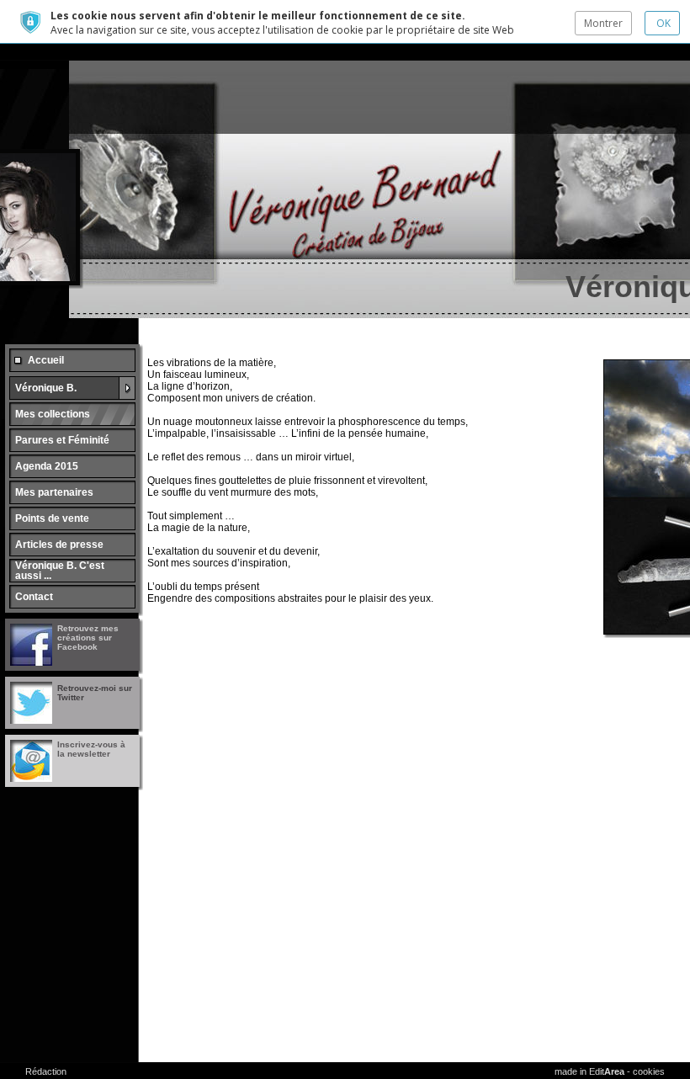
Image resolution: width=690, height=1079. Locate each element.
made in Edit (589, 1071)
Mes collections (52, 414)
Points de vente (52, 518)
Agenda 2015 (46, 466)
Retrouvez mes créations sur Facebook (88, 637)
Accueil (46, 360)
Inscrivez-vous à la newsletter (91, 749)
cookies (649, 1071)
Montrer (603, 23)
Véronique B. (46, 388)
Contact (34, 597)
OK (662, 23)
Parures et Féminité (62, 440)
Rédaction (45, 1071)
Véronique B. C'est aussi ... (59, 571)
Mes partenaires (54, 492)
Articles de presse (59, 544)
